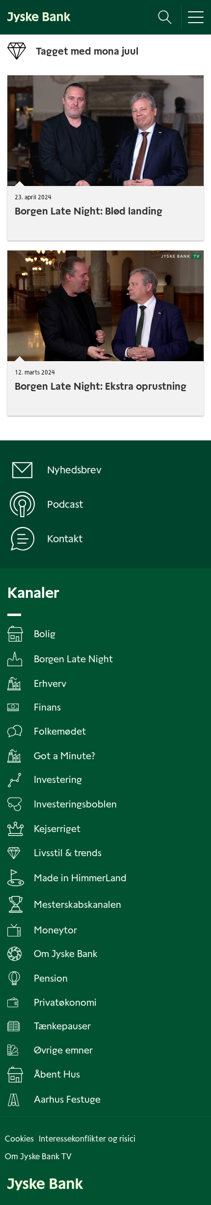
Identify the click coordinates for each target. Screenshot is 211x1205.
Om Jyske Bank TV (38, 1156)
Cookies (19, 1139)
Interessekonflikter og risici (87, 1139)
